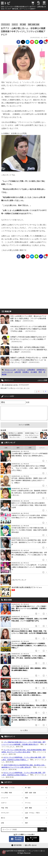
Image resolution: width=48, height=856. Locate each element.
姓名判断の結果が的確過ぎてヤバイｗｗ (27, 588)
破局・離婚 (28, 808)
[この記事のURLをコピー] (41, 42)
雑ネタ (3, 818)
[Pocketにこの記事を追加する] (32, 42)
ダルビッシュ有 (10, 370)
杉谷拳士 (26, 372)
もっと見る (24, 730)
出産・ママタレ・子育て (32, 813)
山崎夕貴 (18, 372)
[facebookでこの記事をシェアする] (18, 42)
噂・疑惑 (23, 24)
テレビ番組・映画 (6, 792)
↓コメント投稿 (42, 380)
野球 (40, 372)
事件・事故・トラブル (8, 787)
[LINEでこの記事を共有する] (36, 42)
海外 (26, 823)
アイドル (27, 803)
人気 (33, 4)
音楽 (26, 798)
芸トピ (5, 3)
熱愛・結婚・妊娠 (33, 24)
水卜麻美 (34, 372)
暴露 (26, 818)
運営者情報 (18, 845)
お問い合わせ (32, 845)
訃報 (2, 823)
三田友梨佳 (31, 370)
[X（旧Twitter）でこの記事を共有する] (23, 42)
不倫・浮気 (4, 808)
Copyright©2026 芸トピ (24, 852)
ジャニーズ (4, 798)
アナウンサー (5, 24)
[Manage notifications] (4, 852)
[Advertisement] (24, 16)
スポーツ (15, 24)
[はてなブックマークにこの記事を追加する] (28, 42)
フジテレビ (21, 370)
